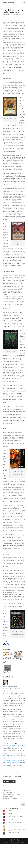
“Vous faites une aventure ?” (9, 792)
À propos (11, 819)
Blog (10, 810)
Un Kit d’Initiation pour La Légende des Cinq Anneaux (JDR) (17, 658)
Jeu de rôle (19, 14)
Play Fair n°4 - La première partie (16, 826)
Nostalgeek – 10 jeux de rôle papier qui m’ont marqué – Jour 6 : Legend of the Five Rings (7, 660)
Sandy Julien (7, 14)
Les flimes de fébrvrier (8, 796)
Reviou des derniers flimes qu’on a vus (11, 794)
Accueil (10, 813)
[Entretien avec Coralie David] (7, 668)
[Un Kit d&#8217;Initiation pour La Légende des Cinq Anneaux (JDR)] (18, 653)
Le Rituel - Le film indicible (14, 832)
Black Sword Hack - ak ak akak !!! (16, 816)
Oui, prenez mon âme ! (9, 781)
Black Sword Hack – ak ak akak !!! (10, 798)
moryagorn (5, 686)
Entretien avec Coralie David (6, 672)
